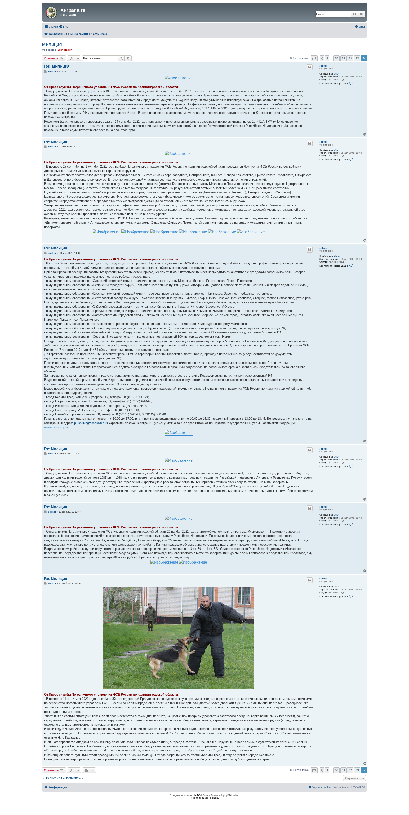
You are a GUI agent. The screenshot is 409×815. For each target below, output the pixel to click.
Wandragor (65, 49)
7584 (337, 74)
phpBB (196, 795)
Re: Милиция (57, 66)
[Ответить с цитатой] (310, 67)
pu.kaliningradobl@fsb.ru (91, 423)
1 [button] (327, 58)
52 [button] (350, 58)
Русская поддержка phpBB (205, 798)
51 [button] (343, 58)
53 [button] (357, 58)
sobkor (323, 65)
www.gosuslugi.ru (56, 427)
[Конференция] (51, 11)
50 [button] (336, 58)
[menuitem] (63, 27)
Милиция (52, 44)
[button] (314, 58)
